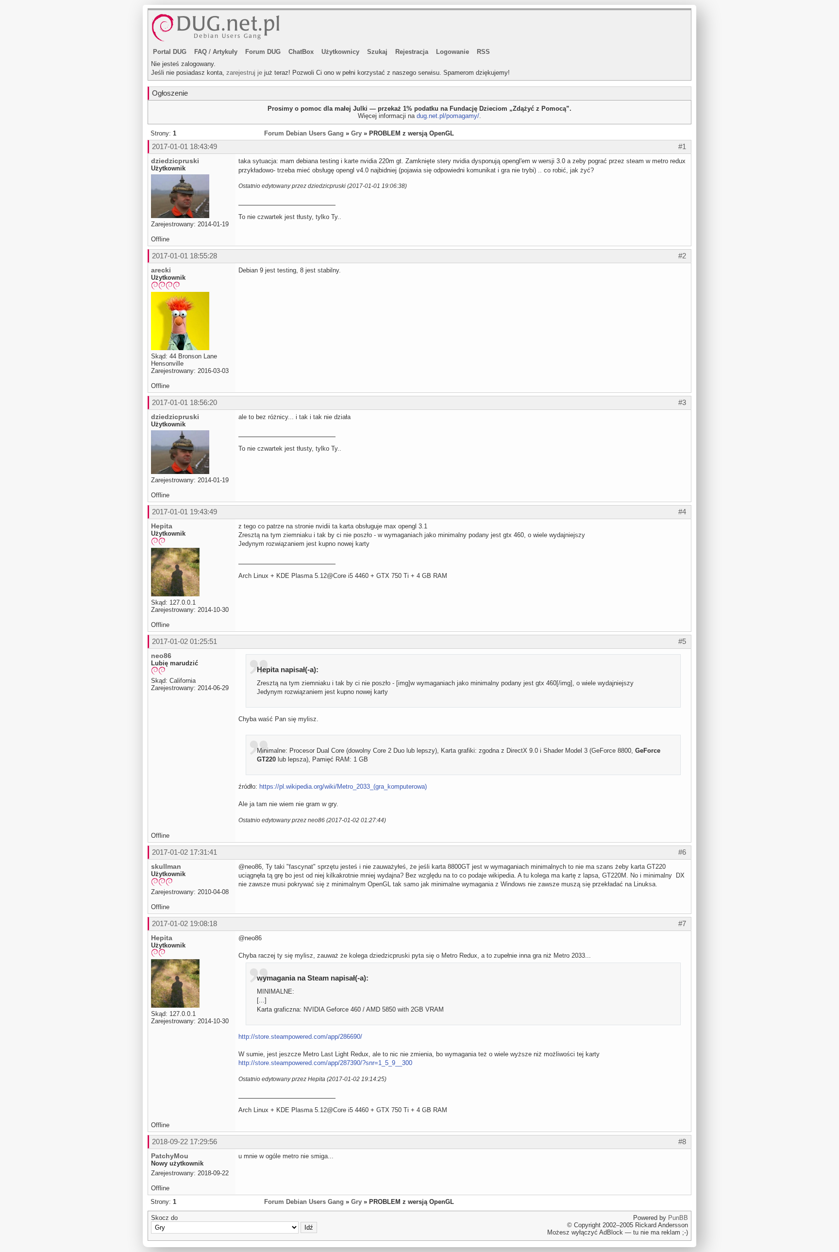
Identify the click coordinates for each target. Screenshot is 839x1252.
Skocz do (164, 1217)
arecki (161, 270)
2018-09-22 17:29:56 (184, 1141)
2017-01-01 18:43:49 (184, 146)
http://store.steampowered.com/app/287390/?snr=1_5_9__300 (325, 1062)
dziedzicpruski (175, 161)
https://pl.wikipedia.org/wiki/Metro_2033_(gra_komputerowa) (343, 786)
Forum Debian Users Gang (304, 133)
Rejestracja (411, 51)
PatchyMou (169, 1156)
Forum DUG (263, 51)
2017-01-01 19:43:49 (184, 512)
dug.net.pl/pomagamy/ (448, 115)
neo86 (161, 656)
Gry (356, 133)
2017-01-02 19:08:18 (184, 923)
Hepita (161, 526)
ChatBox (301, 51)
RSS (483, 51)
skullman (166, 866)
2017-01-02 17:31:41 (184, 852)
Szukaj (377, 51)
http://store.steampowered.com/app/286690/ (300, 1036)
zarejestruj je (244, 72)
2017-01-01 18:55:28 (184, 256)
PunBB (678, 1217)
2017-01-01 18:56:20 (184, 402)
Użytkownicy (340, 51)
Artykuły (225, 51)
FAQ (200, 51)
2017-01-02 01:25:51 (184, 641)
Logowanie (452, 51)
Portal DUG (169, 51)
